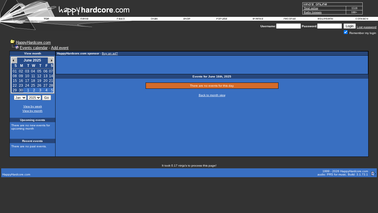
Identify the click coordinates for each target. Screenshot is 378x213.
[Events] (257, 19)
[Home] (46, 19)
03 (27, 71)
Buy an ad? (110, 53)
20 (45, 81)
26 (39, 85)
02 (21, 71)
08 (15, 76)
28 (51, 85)
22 (15, 85)
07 (51, 71)
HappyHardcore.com (33, 42)
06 (45, 71)
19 (39, 81)
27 (45, 85)
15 (15, 81)
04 (33, 71)
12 (39, 76)
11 (33, 76)
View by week (32, 106)
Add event (60, 48)
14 (51, 76)
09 (21, 76)
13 (45, 76)
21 (51, 81)
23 (21, 85)
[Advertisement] (212, 65)
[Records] (289, 19)
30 (21, 90)
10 (27, 76)
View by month (32, 110)
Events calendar (34, 48)
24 (27, 85)
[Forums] (222, 19)
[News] (83, 19)
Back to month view (212, 95)
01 (15, 71)
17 (27, 81)
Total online (311, 8)
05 (39, 71)
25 (33, 85)
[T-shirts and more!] (187, 19)
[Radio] (121, 19)
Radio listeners (313, 12)
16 (21, 81)
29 (15, 90)
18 (33, 81)
